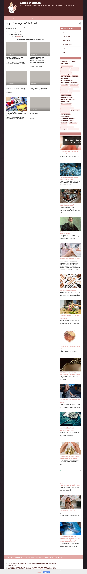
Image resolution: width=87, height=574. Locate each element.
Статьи (59, 18)
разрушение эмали (65, 112)
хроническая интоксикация (67, 126)
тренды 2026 (63, 124)
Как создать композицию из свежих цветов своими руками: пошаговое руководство (69, 317)
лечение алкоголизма (74, 91)
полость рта (71, 99)
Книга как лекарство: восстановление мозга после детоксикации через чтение (70, 400)
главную (18, 36)
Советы (53, 18)
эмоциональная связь (73, 129)
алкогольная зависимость (66, 65)
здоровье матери (74, 84)
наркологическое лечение (66, 97)
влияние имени (64, 69)
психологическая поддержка (67, 107)
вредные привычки (65, 76)
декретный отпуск (65, 78)
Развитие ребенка (43, 18)
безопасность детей (65, 67)
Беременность (23, 18)
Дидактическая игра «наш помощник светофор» (14, 57)
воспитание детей (74, 69)
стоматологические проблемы (67, 118)
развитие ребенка (65, 110)
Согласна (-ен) (46, 572)
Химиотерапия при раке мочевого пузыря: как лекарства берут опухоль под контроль (70, 346)
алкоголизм (72, 61)
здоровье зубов (64, 84)
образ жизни (64, 99)
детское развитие (65, 82)
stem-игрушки (64, 61)
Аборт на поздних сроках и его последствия (39, 112)
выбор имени (75, 76)
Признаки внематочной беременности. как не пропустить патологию (37, 58)
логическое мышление (66, 93)
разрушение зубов (75, 110)
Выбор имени (33, 18)
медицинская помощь (66, 95)
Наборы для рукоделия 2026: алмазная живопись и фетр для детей (16, 113)
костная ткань (64, 91)
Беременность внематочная (15, 86)
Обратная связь (19, 557)
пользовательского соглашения (40, 568)
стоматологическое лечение (67, 120)
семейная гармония (65, 114)
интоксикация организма (66, 88)
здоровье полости (65, 86)
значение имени (75, 86)
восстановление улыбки (66, 74)
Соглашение (39, 557)
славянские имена (65, 116)
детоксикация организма (66, 80)
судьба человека (73, 122)
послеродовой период (66, 103)
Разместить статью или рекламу (53, 557)
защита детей (74, 82)
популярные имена (65, 101)
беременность (75, 67)
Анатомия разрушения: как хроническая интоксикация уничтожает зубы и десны (67, 428)
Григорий (32, 86)
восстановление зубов (66, 72)
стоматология (64, 122)
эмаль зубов (63, 129)
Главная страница (12, 18)
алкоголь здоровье (65, 63)
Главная (10, 557)
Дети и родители (30, 2)
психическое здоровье (66, 105)
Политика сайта (30, 557)
